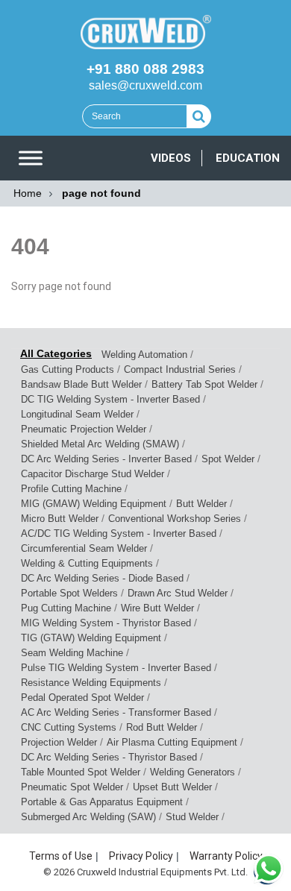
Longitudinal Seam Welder (77, 414)
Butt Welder (201, 503)
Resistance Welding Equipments (91, 682)
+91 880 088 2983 (145, 69)
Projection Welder (59, 742)
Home (27, 193)
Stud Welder (192, 816)
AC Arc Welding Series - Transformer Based (116, 712)
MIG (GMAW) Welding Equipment (93, 503)
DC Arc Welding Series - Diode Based (102, 578)
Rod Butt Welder (161, 727)
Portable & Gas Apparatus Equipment (102, 801)
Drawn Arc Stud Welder (178, 593)
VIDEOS (171, 158)
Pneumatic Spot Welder (72, 787)
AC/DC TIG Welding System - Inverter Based (118, 533)
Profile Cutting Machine (71, 488)
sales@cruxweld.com (145, 85)
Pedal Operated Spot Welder (82, 697)
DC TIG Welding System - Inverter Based (110, 399)
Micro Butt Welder (59, 518)
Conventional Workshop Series (174, 518)
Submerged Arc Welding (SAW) (88, 816)
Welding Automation (144, 354)
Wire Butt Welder (157, 608)
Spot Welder (227, 459)
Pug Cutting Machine (66, 608)
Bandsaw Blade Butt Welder (81, 384)
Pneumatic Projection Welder (83, 429)
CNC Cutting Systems (68, 727)
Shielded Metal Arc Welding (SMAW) (100, 444)
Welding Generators (192, 772)
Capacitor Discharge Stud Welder (92, 473)
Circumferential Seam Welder (84, 548)
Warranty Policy (226, 856)
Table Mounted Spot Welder (80, 772)
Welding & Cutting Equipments (87, 563)
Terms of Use (61, 856)
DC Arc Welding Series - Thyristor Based (109, 757)
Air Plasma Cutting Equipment (172, 742)
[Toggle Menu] (31, 158)
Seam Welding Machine (72, 652)
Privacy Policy (141, 856)
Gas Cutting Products (67, 369)
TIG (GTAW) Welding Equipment (91, 637)
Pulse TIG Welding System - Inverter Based (116, 667)
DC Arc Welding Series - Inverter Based (106, 459)
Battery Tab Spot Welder (204, 384)
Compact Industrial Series (180, 369)
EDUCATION (248, 158)
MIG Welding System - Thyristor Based (106, 623)
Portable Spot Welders (69, 593)
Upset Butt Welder (172, 787)
